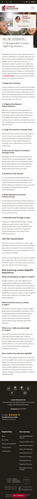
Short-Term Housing (25, 449)
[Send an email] (9, 388)
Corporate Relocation (26, 442)
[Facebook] (3, 2)
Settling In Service (25, 460)
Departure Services (25, 464)
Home (4, 38)
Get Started (18, 495)
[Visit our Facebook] (12, 393)
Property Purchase (25, 456)
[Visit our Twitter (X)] (28, 388)
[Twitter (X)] (7, 2)
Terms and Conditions (9, 444)
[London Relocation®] (10, 8)
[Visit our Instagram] (25, 393)
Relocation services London (25, 468)
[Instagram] (11, 2)
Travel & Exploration (18, 38)
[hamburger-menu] (32, 8)
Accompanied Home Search (26, 437)
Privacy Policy (6, 447)
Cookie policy (6, 451)
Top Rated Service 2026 (10, 417)
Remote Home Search (26, 445)
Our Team (5, 440)
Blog (9, 38)
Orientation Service (25, 453)
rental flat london (8, 76)
